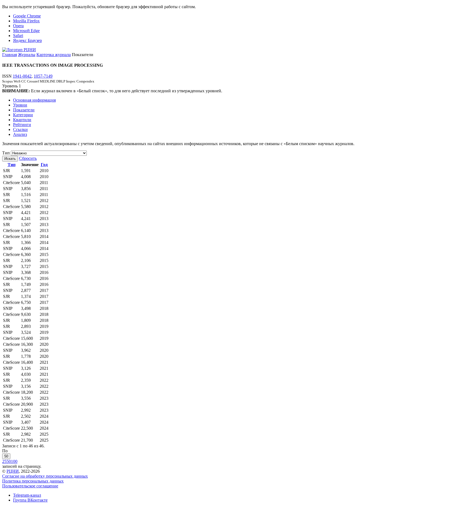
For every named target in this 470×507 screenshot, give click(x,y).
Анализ (20, 134)
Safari (18, 35)
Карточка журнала (53, 54)
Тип (6, 153)
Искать (10, 159)
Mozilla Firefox (26, 21)
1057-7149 (43, 76)
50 (6, 456)
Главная (9, 54)
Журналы (26, 54)
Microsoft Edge (26, 30)
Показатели (24, 110)
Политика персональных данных (33, 481)
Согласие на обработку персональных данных (45, 476)
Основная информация (34, 100)
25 (4, 461)
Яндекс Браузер (27, 40)
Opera (18, 25)
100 (14, 461)
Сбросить (28, 158)
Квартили (22, 119)
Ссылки (20, 129)
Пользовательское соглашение (30, 486)
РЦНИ (13, 471)
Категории (23, 114)
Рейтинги (22, 124)
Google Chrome (27, 16)
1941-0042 (22, 76)
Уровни (20, 105)
